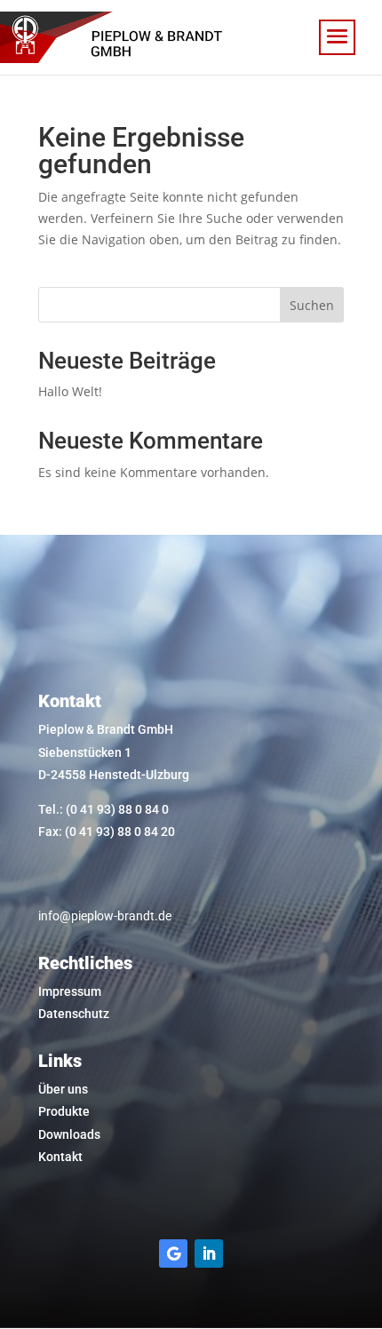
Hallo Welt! (70, 391)
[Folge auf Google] (173, 1253)
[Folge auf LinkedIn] (209, 1253)
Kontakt (60, 1157)
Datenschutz (73, 1014)
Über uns (63, 1089)
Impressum (69, 991)
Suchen (312, 305)
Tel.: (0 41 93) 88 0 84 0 (103, 809)
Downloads (69, 1134)
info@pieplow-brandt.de (104, 916)
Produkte (64, 1111)
